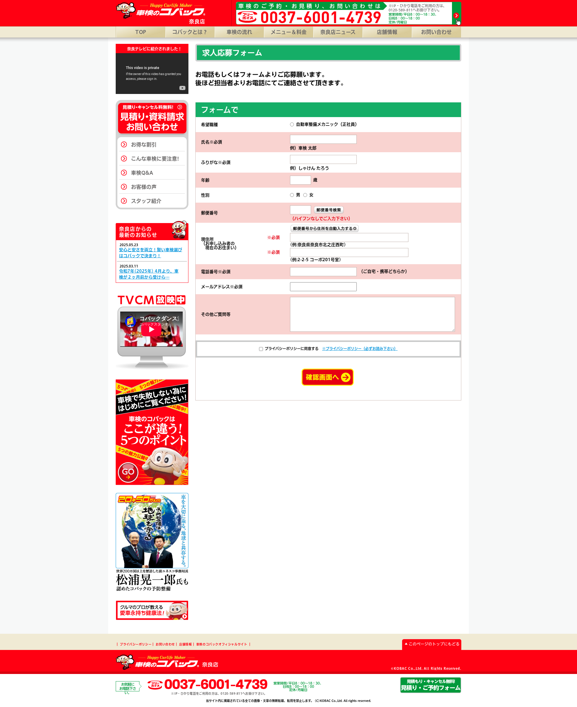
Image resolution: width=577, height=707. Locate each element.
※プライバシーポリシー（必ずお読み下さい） (360, 348)
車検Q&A (142, 172)
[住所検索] (328, 209)
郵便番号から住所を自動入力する (324, 228)
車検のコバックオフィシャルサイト (221, 644)
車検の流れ (239, 32)
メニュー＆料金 (289, 32)
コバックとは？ (190, 32)
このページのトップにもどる (434, 644)
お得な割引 (144, 144)
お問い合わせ (436, 32)
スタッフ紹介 (146, 201)
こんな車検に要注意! (155, 158)
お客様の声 (144, 186)
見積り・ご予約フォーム (430, 684)
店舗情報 (387, 32)
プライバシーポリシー (135, 644)
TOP (140, 32)
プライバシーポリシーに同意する (292, 348)
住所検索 (328, 209)
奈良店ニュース (338, 32)
